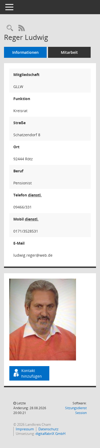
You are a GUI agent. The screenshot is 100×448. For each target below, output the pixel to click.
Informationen (25, 52)
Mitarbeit (69, 52)
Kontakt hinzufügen (31, 373)
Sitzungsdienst (76, 410)
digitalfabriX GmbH (50, 433)
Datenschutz (48, 429)
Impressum (25, 429)
